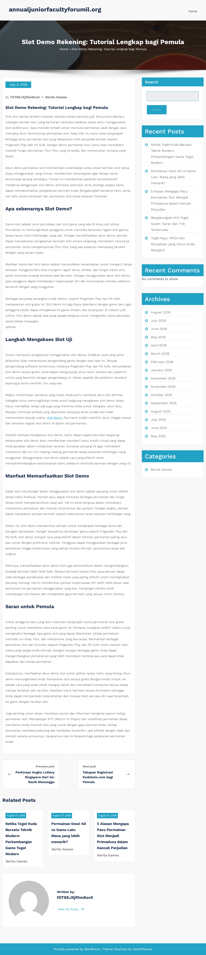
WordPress (92, 949)
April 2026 (159, 345)
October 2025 (161, 395)
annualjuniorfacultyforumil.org (55, 9)
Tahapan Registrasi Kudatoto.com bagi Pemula (98, 777)
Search (151, 82)
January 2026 (161, 370)
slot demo (54, 418)
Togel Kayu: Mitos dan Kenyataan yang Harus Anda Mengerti (173, 244)
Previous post (45, 766)
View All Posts (68, 909)
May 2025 (158, 436)
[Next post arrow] (128, 774)
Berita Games (56, 97)
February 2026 (162, 362)
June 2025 (159, 428)
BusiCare (121, 949)
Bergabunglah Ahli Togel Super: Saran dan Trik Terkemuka (169, 224)
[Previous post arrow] (9, 774)
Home (192, 11)
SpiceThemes (142, 949)
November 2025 (163, 387)
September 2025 (164, 403)
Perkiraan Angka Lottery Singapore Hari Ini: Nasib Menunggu (35, 777)
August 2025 (160, 411)
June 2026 (159, 329)
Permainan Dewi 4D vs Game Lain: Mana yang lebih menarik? (173, 177)
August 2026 (161, 312)
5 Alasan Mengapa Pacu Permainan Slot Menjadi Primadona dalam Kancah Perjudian (113, 836)
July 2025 (158, 420)
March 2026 (160, 354)
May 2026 (158, 337)
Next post (89, 766)
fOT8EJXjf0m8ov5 (25, 97)
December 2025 (163, 378)
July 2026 (158, 320)
